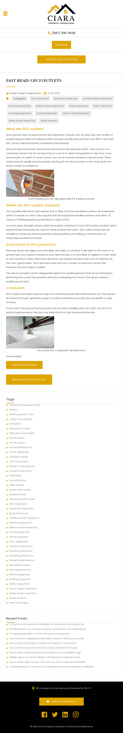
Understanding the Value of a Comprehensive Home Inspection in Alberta (51, 666)
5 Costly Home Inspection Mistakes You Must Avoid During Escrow (46, 624)
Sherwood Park (17, 494)
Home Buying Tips (19, 532)
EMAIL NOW (61, 44)
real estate (15, 475)
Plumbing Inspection (20, 113)
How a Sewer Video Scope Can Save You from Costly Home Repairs (47, 662)
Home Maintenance (20, 447)
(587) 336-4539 (63, 33)
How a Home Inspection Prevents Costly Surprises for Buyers (43, 647)
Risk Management (19, 574)
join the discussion (24, 365)
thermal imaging (19, 602)
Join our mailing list (63, 701)
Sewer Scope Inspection (22, 120)
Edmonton (15, 423)
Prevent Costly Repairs (22, 466)
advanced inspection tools (24, 405)
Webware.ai (86, 726)
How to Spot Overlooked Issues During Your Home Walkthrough (45, 652)
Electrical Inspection (20, 106)
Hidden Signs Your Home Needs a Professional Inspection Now (44, 657)
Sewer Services (49, 120)
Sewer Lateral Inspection (76, 113)
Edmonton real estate (21, 433)
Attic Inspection (40, 98)
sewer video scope (20, 489)
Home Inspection (78, 106)
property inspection (20, 470)
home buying (17, 442)
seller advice (16, 485)
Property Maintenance (22, 560)
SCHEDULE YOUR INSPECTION (61, 59)
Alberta (13, 409)
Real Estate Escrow (19, 569)
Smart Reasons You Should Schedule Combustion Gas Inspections (47, 629)
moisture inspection (20, 546)
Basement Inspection (66, 98)
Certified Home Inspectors (97, 98)
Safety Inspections (19, 583)
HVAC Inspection (102, 106)
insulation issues (18, 456)
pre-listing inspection (21, 555)
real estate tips (17, 480)
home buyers (17, 437)
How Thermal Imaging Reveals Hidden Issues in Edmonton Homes (46, 638)
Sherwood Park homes (22, 499)
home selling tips (19, 452)
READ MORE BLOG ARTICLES (29, 379)
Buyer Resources (18, 513)
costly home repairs (20, 419)
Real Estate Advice (19, 565)
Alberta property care (21, 414)
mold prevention (18, 461)
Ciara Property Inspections (52, 726)
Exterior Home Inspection (50, 106)
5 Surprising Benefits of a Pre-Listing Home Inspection (39, 633)
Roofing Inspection (47, 113)
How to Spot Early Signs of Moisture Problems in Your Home (42, 643)
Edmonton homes (19, 428)
